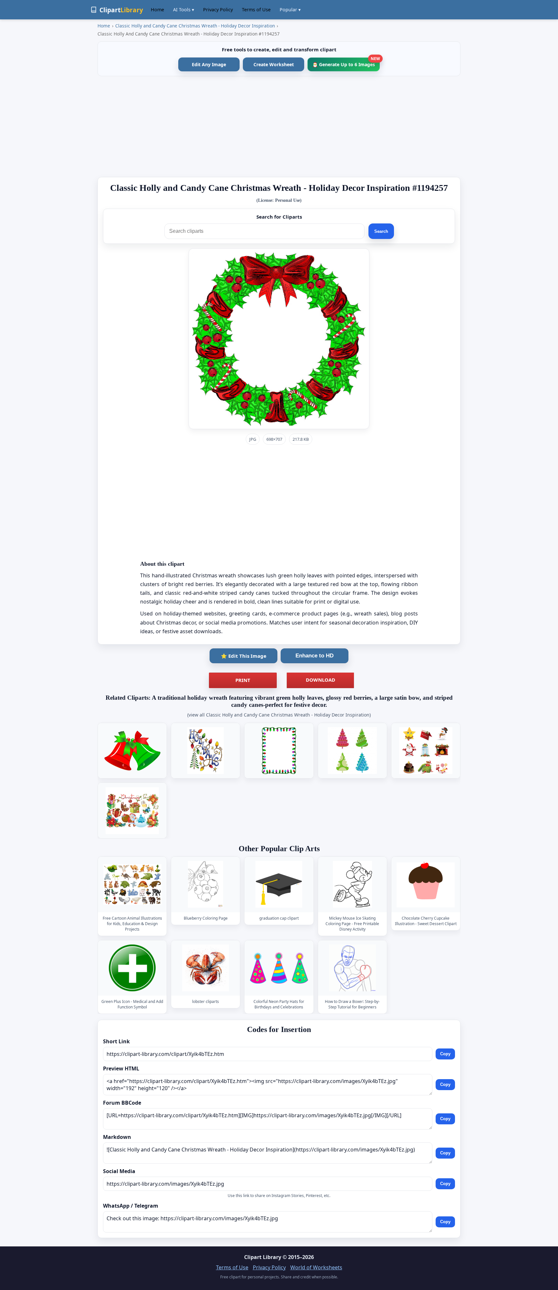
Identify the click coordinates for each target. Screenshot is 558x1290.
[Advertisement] (279, 126)
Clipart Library (262, 1257)
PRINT (242, 680)
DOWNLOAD (320, 679)
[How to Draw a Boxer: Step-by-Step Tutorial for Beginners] (352, 967)
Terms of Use (256, 9)
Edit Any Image (209, 64)
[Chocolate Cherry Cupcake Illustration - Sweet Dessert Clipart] (426, 884)
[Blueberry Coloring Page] (206, 884)
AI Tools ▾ (183, 9)
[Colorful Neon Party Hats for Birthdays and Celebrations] (279, 967)
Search (381, 231)
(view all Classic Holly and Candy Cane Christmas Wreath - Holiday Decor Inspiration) (279, 715)
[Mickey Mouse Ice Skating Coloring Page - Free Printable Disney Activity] (352, 884)
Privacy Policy (218, 9)
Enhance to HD (314, 656)
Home (157, 9)
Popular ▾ (290, 9)
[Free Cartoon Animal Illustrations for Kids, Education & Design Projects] (132, 884)
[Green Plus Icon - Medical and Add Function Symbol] (132, 967)
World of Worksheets (316, 1267)
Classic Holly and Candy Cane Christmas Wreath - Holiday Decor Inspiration (195, 26)
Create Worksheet (273, 64)
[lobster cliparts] (206, 967)
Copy (445, 1054)
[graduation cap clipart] (279, 884)
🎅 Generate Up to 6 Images (346, 62)
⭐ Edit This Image (243, 656)
